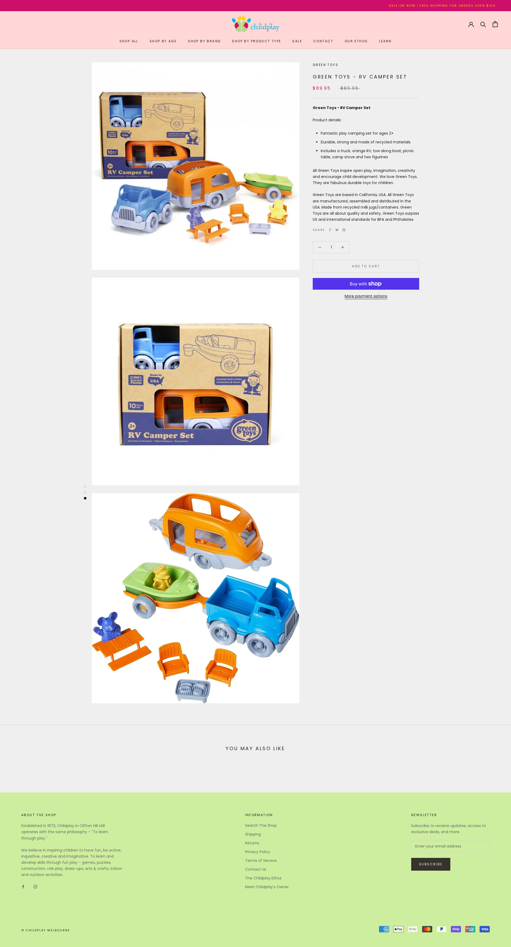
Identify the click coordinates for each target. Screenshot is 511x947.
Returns (252, 843)
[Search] (483, 24)
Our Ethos (356, 41)
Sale (297, 41)
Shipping (253, 834)
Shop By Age (163, 41)
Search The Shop (261, 825)
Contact (323, 41)
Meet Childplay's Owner (267, 887)
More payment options (366, 296)
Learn (385, 41)
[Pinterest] (343, 229)
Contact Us (255, 869)
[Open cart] (495, 24)
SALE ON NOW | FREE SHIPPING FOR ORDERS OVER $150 (401, 5)
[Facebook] (330, 229)
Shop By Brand (204, 41)
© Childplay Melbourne (45, 930)
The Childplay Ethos (263, 878)
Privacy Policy (257, 851)
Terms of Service (261, 860)
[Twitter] (337, 229)
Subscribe (431, 864)
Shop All (128, 41)
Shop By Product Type (256, 41)
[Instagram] (35, 886)
